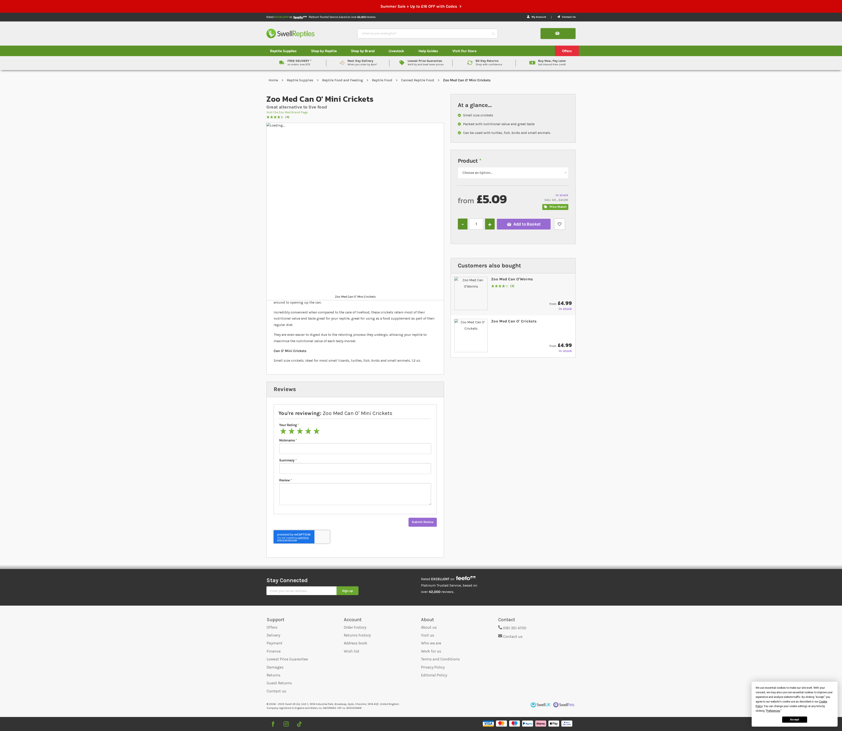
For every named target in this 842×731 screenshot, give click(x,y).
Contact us (276, 691)
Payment (274, 643)
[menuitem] (283, 51)
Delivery (273, 635)
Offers (272, 627)
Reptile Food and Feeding (343, 80)
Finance (274, 651)
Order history (355, 627)
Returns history (357, 635)
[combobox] (423, 33)
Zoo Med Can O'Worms (512, 279)
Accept (794, 719)
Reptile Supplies (300, 80)
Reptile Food (382, 80)
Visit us (427, 635)
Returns (273, 675)
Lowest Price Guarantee (287, 659)
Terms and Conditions (440, 659)
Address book (355, 643)
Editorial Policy (434, 675)
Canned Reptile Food (418, 80)
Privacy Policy (433, 667)
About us (429, 627)
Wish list (351, 651)
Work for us (431, 651)
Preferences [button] (773, 710)
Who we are (431, 643)
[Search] (493, 33)
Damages (275, 667)
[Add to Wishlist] (559, 224)
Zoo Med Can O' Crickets (514, 321)
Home (274, 80)
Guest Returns (279, 683)
